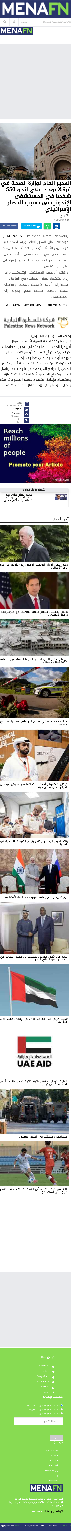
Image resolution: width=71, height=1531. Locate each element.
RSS (46, 1392)
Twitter (45, 1371)
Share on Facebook (9, 226)
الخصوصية (53, 1456)
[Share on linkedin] (56, 226)
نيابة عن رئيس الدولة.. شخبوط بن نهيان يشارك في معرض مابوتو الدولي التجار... (34, 958)
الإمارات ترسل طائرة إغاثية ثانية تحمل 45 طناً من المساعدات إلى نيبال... (34, 1083)
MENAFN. (19, 1525)
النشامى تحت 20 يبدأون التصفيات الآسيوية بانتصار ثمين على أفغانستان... (34, 1191)
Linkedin (44, 1387)
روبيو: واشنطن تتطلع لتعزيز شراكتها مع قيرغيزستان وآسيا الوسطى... (34, 613)
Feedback (53, 1481)
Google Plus (43, 1377)
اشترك (56, 1438)
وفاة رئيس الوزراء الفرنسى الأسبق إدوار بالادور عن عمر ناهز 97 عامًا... (34, 566)
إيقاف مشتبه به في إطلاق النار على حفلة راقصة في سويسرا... (34, 723)
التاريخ (64, 215)
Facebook (44, 1366)
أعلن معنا (53, 1466)
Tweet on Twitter (30, 226)
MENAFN (14, 236)
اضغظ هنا (37, 1512)
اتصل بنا (54, 1461)
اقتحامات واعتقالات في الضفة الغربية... (43, 1137)
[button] (14, 22)
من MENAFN (51, 1471)
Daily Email (43, 1382)
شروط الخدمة (51, 1451)
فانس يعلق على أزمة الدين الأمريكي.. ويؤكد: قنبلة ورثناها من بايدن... (17, 497)
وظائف (55, 1476)
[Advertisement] (35, 81)
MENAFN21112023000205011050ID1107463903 (36, 305)
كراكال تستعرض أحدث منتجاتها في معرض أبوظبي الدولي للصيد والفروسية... (34, 786)
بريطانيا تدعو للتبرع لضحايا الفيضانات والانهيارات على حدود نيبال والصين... (34, 660)
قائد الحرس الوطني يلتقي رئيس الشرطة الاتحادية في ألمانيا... (34, 843)
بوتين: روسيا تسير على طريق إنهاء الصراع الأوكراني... (35, 897)
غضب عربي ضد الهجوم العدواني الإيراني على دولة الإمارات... (34, 1020)
